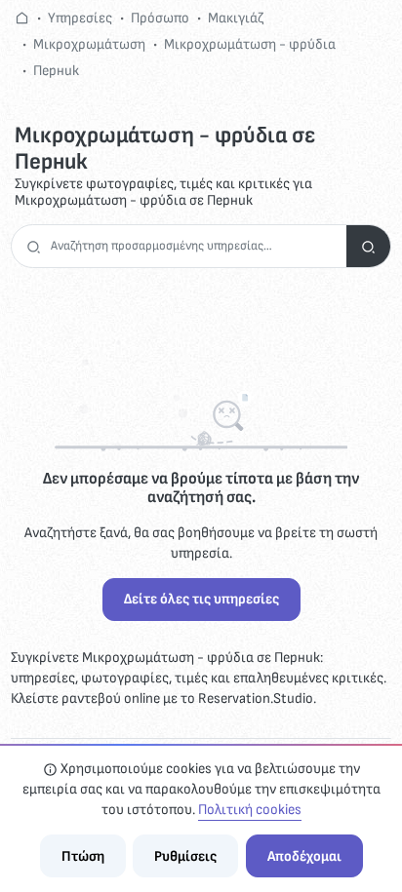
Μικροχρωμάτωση (89, 44)
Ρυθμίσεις (185, 856)
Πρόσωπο (160, 18)
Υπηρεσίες (80, 18)
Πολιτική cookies (250, 809)
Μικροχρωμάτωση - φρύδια (250, 44)
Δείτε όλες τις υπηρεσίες (201, 599)
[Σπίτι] (22, 18)
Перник (56, 70)
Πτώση (82, 856)
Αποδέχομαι (304, 856)
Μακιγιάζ (235, 18)
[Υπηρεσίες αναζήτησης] (368, 246)
